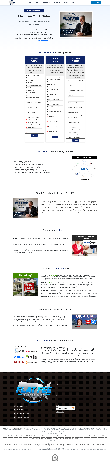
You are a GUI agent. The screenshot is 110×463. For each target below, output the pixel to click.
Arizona (13, 435)
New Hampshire (36, 437)
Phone (57, 389)
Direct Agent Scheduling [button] (32, 107)
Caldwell (24, 428)
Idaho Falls (19, 428)
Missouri (16, 437)
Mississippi (10, 437)
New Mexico (49, 437)
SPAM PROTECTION (60, 405)
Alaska (9, 435)
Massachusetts (97, 435)
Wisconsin (71, 438)
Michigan (104, 435)
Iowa (69, 435)
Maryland (91, 435)
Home (29, 2)
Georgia (50, 435)
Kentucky (78, 435)
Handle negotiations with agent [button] (33, 119)
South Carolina (101, 437)
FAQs (73, 2)
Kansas (73, 435)
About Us (66, 2)
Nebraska (25, 437)
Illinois (61, 435)
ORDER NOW (96, 2)
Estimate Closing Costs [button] (32, 129)
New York (55, 437)
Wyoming (77, 438)
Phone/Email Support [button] (31, 127)
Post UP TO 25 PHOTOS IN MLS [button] (34, 75)
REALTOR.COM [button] (30, 82)
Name (57, 378)
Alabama (5, 435)
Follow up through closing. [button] (32, 122)
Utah (45, 438)
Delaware (39, 435)
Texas (42, 438)
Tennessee (37, 438)
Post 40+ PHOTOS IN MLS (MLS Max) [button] (56, 77)
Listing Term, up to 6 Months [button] (33, 77)
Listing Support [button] (30, 90)
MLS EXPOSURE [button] (30, 80)
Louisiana (83, 435)
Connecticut (33, 435)
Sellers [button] (37, 2)
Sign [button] (28, 95)
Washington (58, 438)
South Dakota (103, 444)
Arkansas (18, 435)
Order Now (34, 135)
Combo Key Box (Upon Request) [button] (75, 107)
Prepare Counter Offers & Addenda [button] (34, 124)
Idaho (58, 435)
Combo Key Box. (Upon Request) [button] (34, 102)
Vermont (49, 438)
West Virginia (65, 438)
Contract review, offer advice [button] (33, 117)
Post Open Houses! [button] (31, 112)
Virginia (53, 438)
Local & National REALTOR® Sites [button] (34, 85)
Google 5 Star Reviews (43, 40)
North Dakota (68, 437)
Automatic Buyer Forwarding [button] (33, 104)
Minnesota (5, 437)
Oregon (81, 437)
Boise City (5, 428)
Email (57, 384)
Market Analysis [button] (30, 114)
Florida (46, 435)
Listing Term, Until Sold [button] (73, 82)
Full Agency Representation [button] (33, 132)
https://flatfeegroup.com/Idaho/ (24, 417)
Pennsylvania (87, 437)
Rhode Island (94, 437)
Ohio (73, 437)
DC (43, 435)
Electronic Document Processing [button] (34, 109)
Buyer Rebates (46, 2)
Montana (20, 437)
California (23, 435)
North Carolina (61, 437)
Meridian (10, 428)
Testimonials (57, 2)
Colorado (28, 435)
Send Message (59, 411)
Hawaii (54, 435)
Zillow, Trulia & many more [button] (32, 87)
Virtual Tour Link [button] (30, 100)
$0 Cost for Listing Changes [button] (33, 97)
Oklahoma (77, 437)
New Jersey (43, 437)
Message (58, 395)
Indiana (65, 435)
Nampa (14, 428)
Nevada (30, 437)
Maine (87, 435)
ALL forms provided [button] (31, 92)
